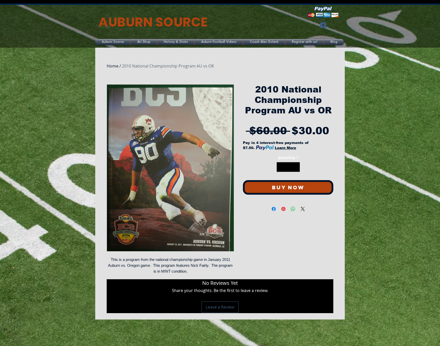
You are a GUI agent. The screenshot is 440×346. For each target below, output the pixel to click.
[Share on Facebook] (274, 209)
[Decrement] (280, 167)
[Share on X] (303, 209)
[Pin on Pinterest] (283, 209)
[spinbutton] (288, 167)
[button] (323, 23)
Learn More (285, 148)
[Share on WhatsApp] (293, 209)
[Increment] (295, 167)
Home (112, 66)
